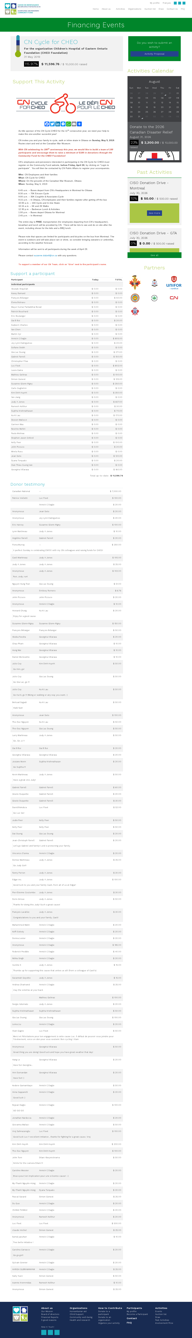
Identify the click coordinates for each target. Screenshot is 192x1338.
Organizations (78, 1308)
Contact (132, 1318)
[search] (188, 9)
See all (154, 255)
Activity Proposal (154, 53)
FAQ (129, 1322)
